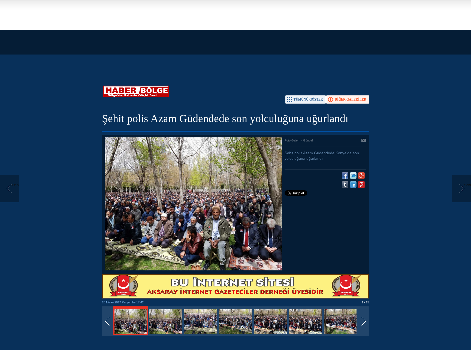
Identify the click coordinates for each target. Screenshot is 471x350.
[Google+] (361, 175)
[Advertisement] (163, 38)
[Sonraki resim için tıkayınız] (193, 269)
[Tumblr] (345, 184)
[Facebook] (345, 175)
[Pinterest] (361, 184)
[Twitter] (353, 175)
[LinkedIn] (353, 184)
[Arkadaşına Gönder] (363, 140)
